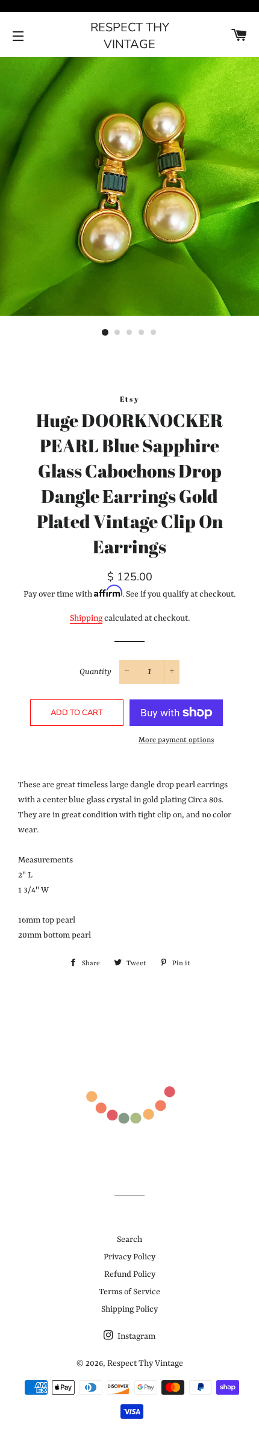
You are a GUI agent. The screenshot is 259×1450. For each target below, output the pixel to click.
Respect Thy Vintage (129, 35)
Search (129, 1239)
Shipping (86, 618)
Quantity (95, 672)
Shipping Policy (129, 1309)
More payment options (176, 740)
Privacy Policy (129, 1257)
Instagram (135, 1336)
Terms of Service (129, 1292)
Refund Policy (129, 1274)
